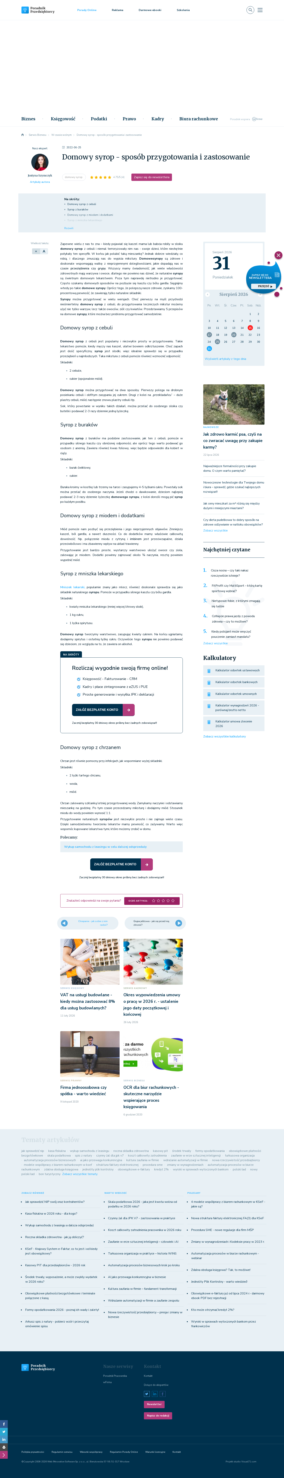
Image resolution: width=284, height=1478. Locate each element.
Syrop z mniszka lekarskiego (84, 220)
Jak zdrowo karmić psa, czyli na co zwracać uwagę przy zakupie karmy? (233, 441)
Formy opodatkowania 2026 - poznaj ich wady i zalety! (62, 1310)
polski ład (239, 1169)
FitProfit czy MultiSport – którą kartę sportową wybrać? (237, 588)
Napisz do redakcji (158, 1415)
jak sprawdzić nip (32, 1151)
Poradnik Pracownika (115, 1376)
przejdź (263, 286)
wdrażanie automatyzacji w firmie (185, 1160)
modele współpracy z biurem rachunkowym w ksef (58, 1165)
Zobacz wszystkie (215, 530)
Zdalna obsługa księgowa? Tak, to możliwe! (220, 1270)
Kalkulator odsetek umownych (236, 694)
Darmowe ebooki (150, 10)
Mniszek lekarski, (72, 587)
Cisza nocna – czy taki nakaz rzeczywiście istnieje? (229, 573)
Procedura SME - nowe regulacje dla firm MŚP (222, 1230)
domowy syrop (74, 177)
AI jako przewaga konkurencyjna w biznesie (137, 1277)
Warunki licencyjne (155, 1452)
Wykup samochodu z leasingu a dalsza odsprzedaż (59, 1225)
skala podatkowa (59, 1155)
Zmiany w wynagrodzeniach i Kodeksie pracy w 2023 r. (228, 1242)
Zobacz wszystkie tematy (80, 1174)
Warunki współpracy (91, 1452)
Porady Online (86, 10)
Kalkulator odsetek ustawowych (237, 670)
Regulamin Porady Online (124, 1452)
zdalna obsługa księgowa (61, 1169)
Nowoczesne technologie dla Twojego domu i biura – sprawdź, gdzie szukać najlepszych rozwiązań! (233, 487)
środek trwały (181, 1151)
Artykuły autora (40, 182)
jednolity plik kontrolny (98, 1169)
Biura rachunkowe (198, 118)
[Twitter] (4, 1432)
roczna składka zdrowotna (131, 1151)
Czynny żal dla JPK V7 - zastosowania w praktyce (141, 1218)
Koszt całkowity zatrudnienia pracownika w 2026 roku (144, 1230)
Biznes (28, 118)
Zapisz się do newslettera (151, 177)
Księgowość (63, 118)
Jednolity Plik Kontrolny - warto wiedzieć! (219, 1282)
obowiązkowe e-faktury (134, 1169)
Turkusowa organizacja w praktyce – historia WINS (142, 1253)
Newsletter (154, 1404)
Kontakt (148, 1376)
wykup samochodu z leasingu (89, 1151)
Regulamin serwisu (62, 1452)
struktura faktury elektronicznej (117, 1165)
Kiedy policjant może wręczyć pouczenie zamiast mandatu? (231, 634)
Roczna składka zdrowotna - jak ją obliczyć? (54, 1237)
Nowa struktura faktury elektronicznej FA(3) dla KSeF (227, 1218)
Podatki (99, 118)
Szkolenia (183, 10)
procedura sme (153, 1165)
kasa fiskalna (57, 1151)
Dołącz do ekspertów (156, 1385)
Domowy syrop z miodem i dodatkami (90, 215)
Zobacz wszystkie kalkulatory (224, 736)
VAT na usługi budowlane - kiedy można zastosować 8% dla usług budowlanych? (87, 1001)
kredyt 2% (161, 1169)
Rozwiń (68, 228)
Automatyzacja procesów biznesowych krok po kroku (144, 1265)
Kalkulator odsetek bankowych (236, 682)
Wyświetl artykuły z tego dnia (225, 359)
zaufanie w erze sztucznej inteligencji (196, 1155)
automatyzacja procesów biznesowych (50, 1160)
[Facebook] (4, 1424)
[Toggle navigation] (260, 10)
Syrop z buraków (77, 209)
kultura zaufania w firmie (142, 1160)
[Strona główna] (22, 135)
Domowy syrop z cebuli (81, 204)
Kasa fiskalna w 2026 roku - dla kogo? (51, 1213)
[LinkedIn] (4, 1439)
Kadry (157, 118)
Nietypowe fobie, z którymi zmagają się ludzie (236, 603)
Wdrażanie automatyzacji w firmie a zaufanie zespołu (143, 1300)
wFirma (107, 1382)
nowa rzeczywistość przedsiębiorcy (236, 1160)
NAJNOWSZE (211, 427)
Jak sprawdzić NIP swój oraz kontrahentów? (55, 1202)
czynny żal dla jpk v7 (110, 1155)
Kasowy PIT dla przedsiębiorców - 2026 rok (55, 1265)
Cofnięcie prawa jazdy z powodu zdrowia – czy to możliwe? (233, 619)
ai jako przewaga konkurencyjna (101, 1160)
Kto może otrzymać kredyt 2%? (212, 1310)
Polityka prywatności (32, 1452)
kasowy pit (160, 1151)
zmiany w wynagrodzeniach (185, 1165)
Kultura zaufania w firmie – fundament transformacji (142, 1289)
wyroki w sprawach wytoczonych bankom (201, 1169)
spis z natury (83, 1155)
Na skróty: (72, 199)
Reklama (117, 10)
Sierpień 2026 (233, 294)
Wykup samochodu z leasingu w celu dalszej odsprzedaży (105, 847)
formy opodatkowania (210, 1151)
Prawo (129, 118)
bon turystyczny (49, 1174)
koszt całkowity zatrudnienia (147, 1155)
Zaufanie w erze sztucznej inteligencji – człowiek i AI (143, 1242)
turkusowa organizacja (240, 1155)
